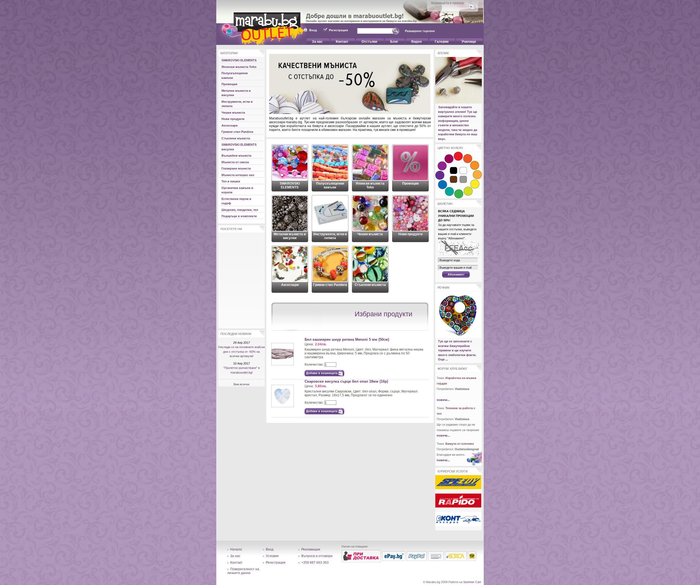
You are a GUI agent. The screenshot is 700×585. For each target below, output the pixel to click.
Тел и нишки (230, 181)
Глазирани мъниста (236, 168)
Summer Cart (472, 582)
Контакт (236, 562)
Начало (236, 549)
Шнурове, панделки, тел (239, 209)
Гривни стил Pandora (237, 131)
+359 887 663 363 (315, 562)
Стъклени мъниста (235, 138)
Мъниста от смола (235, 162)
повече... (443, 400)
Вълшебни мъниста (236, 155)
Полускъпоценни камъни (234, 75)
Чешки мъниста (233, 112)
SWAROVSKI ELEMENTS (238, 60)
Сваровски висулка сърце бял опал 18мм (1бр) (346, 381)
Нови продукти (232, 119)
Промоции (229, 84)
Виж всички (241, 384)
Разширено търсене (420, 31)
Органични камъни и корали (237, 190)
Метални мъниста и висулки (236, 93)
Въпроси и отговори (316, 556)
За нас (235, 556)
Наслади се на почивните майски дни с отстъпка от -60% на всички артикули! (241, 351)
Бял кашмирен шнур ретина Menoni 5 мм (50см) (347, 339)
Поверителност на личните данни (243, 571)
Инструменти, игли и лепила (237, 104)
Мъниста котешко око (237, 175)
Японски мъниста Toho (238, 66)
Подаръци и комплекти (239, 216)
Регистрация (338, 30)
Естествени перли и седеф (236, 201)
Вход (313, 30)
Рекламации (310, 549)
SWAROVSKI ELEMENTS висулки (238, 147)
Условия (272, 556)
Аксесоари (229, 125)
